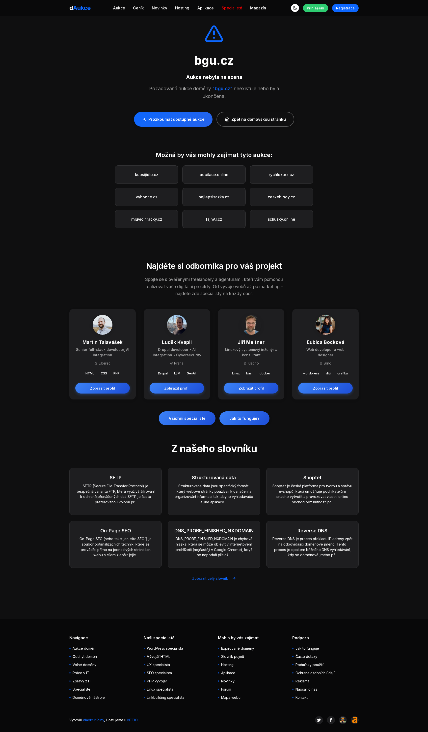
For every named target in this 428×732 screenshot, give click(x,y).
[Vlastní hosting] (343, 720)
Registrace (345, 8)
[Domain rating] (355, 720)
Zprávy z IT (82, 681)
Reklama (302, 681)
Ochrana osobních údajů (315, 673)
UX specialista (158, 665)
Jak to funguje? (244, 418)
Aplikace (205, 7)
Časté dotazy (306, 656)
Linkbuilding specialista (165, 697)
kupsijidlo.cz (146, 174)
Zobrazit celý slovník (210, 578)
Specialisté (232, 7)
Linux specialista (160, 689)
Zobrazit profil (102, 388)
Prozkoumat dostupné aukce (176, 119)
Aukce (119, 7)
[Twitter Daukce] (319, 720)
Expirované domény (237, 648)
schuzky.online (281, 219)
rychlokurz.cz (281, 174)
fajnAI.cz (214, 219)
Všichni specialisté (187, 418)
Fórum (226, 689)
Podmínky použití (309, 665)
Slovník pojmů (232, 656)
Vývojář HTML (158, 656)
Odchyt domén (85, 656)
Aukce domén (84, 648)
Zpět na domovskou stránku (258, 119)
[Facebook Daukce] (331, 720)
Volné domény (84, 665)
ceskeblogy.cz (281, 196)
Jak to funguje (307, 648)
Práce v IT (81, 673)
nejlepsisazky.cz (214, 196)
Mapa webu (231, 697)
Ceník (138, 7)
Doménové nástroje (89, 697)
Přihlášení (315, 8)
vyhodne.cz (147, 196)
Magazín (258, 7)
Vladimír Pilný (93, 720)
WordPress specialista (165, 648)
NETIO (132, 720)
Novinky (159, 7)
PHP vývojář (157, 681)
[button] (295, 8)
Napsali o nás (306, 689)
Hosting (182, 7)
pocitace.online (214, 174)
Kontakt (301, 697)
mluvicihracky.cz (146, 219)
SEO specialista (159, 673)
